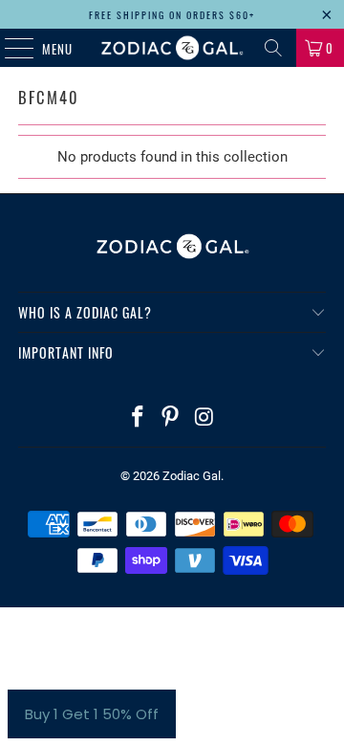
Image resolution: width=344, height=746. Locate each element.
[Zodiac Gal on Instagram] (204, 418)
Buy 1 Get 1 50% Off (92, 714)
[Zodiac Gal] (172, 48)
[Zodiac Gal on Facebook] (137, 418)
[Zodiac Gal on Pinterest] (171, 418)
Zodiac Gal (191, 476)
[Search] (273, 48)
